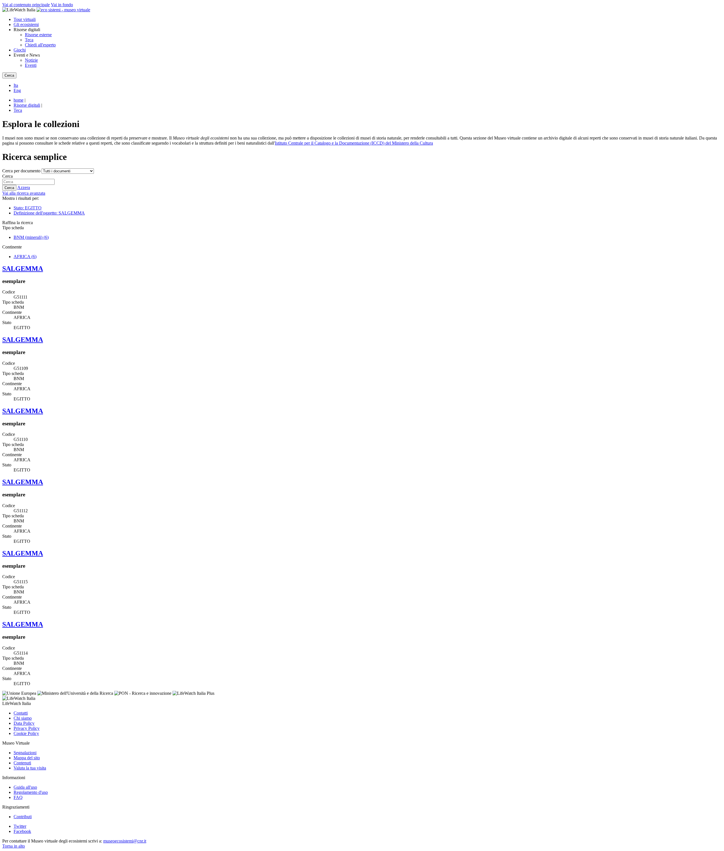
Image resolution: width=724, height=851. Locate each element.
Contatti (21, 713)
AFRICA (25, 256)
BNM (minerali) (31, 237)
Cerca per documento (21, 170)
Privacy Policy (27, 728)
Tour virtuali (25, 19)
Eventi (30, 65)
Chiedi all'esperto (40, 44)
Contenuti (22, 762)
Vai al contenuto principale (26, 4)
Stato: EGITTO (28, 207)
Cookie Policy (26, 733)
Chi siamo (23, 718)
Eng (17, 90)
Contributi (23, 816)
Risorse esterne (38, 34)
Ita (16, 85)
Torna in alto (13, 846)
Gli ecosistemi (26, 24)
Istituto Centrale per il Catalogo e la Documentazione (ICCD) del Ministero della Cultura (354, 143)
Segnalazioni (25, 752)
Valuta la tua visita (30, 768)
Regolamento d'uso (31, 792)
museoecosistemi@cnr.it (124, 841)
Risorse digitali (27, 105)
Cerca (7, 176)
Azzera (23, 187)
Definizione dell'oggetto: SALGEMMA (49, 213)
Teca (29, 39)
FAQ (18, 797)
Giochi (20, 50)
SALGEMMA (22, 268)
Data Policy (24, 723)
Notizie (31, 60)
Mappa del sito (27, 757)
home (18, 100)
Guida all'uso (25, 787)
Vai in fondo (62, 4)
